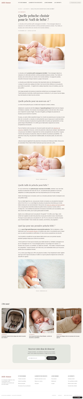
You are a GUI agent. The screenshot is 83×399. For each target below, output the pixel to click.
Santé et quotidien (22, 381)
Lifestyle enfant (71, 378)
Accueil (20, 8)
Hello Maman (6, 3)
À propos (54, 395)
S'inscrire (51, 358)
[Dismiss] (81, 397)
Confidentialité (77, 395)
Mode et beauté (21, 383)
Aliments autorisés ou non (40, 378)
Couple (52, 383)
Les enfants (57, 2)
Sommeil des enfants (72, 385)
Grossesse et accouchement (24, 385)
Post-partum (54, 378)
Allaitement (53, 381)
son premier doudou (32, 231)
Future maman (22, 2)
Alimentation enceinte (35, 2)
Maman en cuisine (38, 381)
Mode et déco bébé (72, 383)
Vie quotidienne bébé (72, 381)
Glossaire (37, 383)
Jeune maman (48, 2)
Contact (60, 395)
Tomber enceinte (22, 378)
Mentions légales (68, 395)
